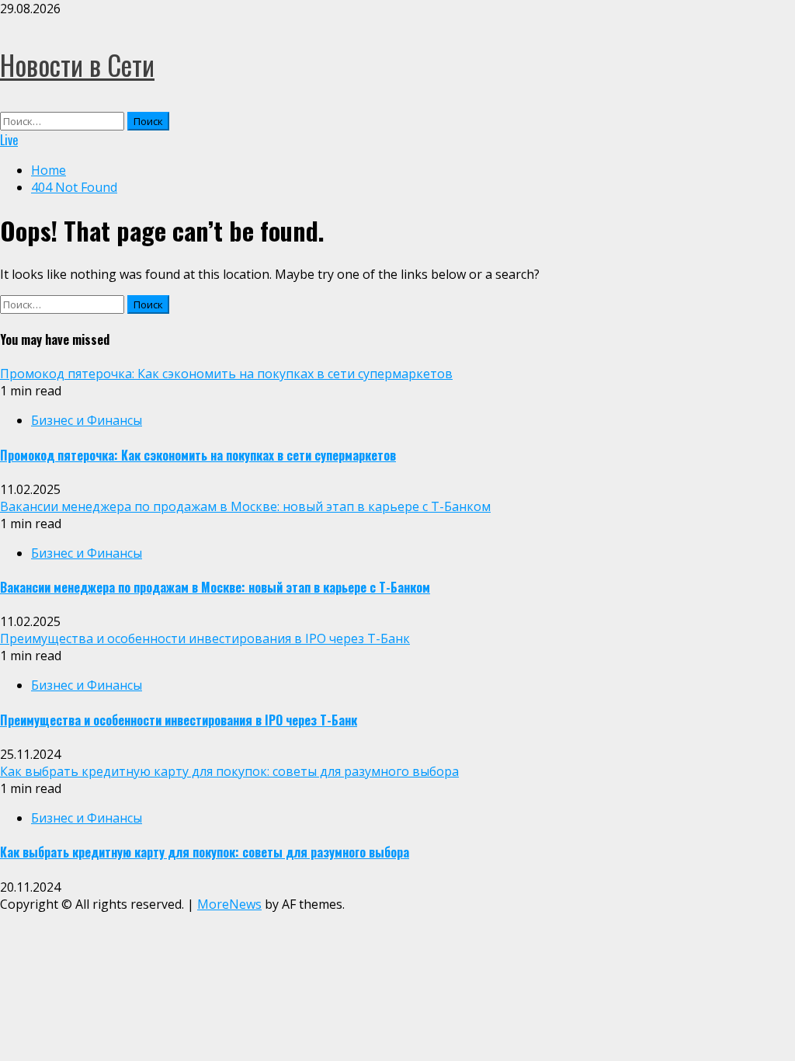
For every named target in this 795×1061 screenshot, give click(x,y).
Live (9, 139)
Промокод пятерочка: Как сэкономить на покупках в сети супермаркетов (226, 373)
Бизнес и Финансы (86, 420)
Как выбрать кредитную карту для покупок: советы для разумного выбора (229, 771)
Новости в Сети (77, 64)
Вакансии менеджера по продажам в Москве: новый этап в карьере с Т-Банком (245, 506)
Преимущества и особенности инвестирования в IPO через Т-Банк (205, 638)
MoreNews (229, 904)
